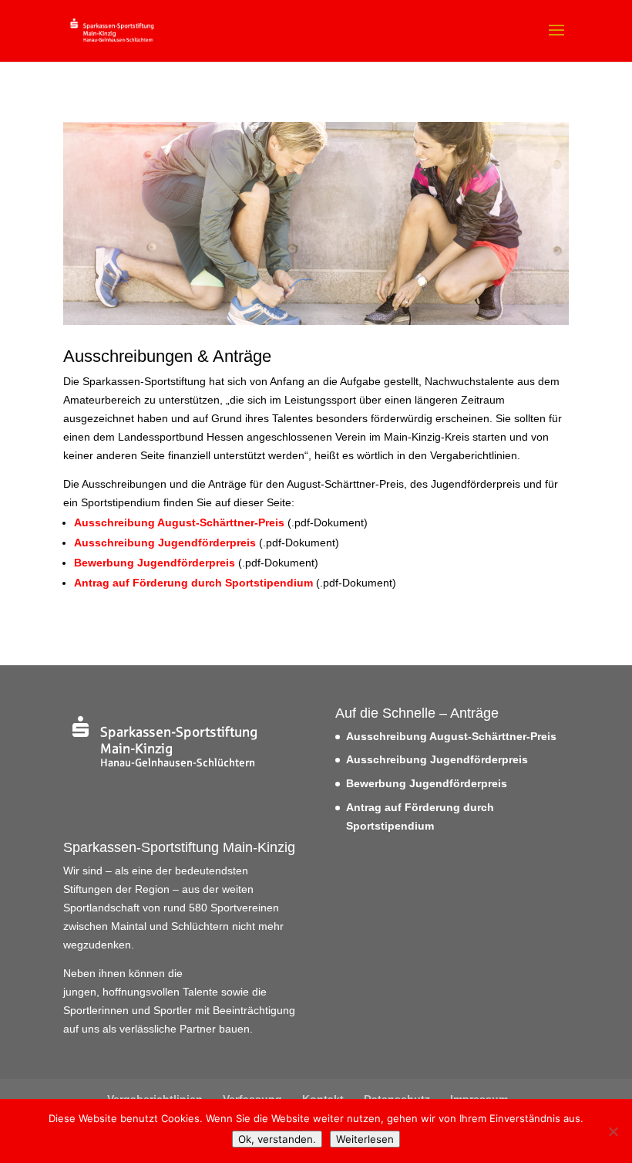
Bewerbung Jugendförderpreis (154, 562)
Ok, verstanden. (277, 1139)
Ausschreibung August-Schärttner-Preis (179, 522)
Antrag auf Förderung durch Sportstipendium (193, 582)
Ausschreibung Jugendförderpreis (165, 542)
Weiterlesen (365, 1139)
